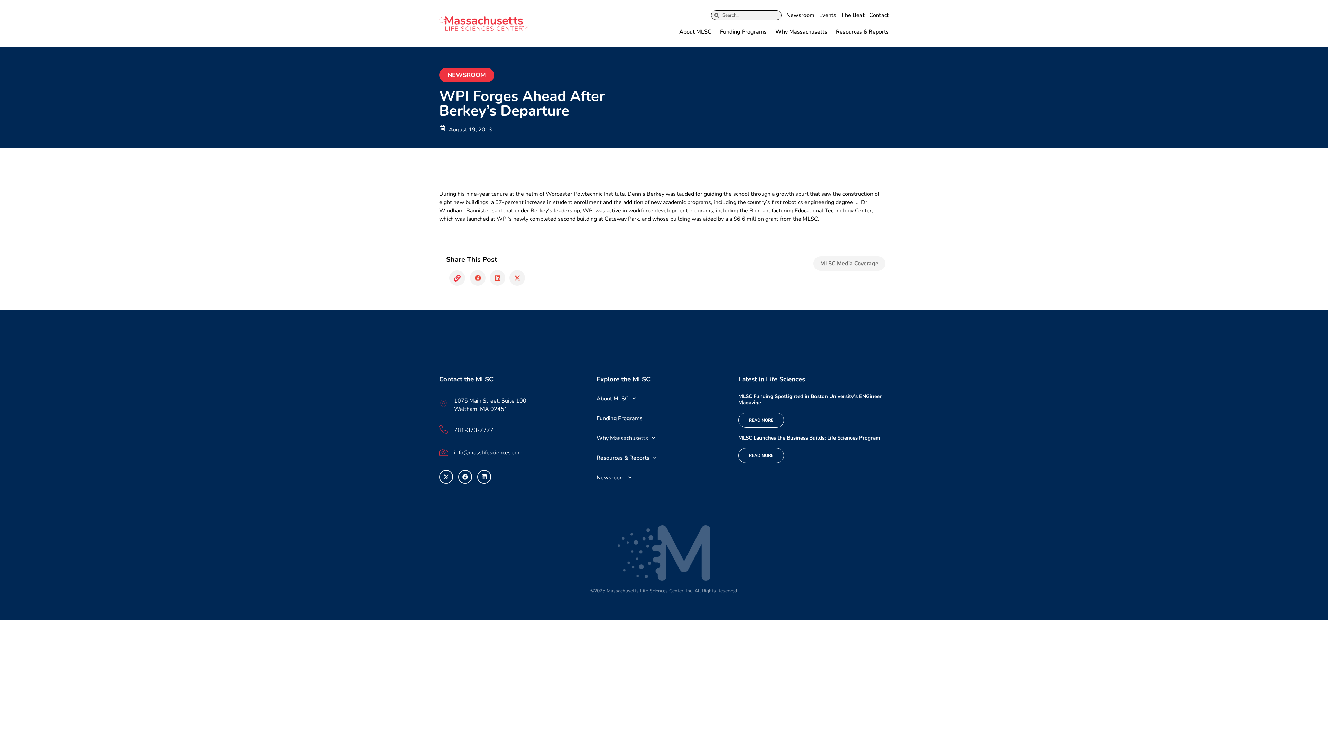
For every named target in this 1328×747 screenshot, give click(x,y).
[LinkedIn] (484, 477)
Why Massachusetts (801, 32)
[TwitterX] (446, 477)
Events (827, 15)
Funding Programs (743, 32)
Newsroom (800, 15)
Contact (879, 15)
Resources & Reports (862, 32)
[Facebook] (465, 477)
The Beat (853, 15)
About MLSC (695, 32)
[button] (457, 278)
